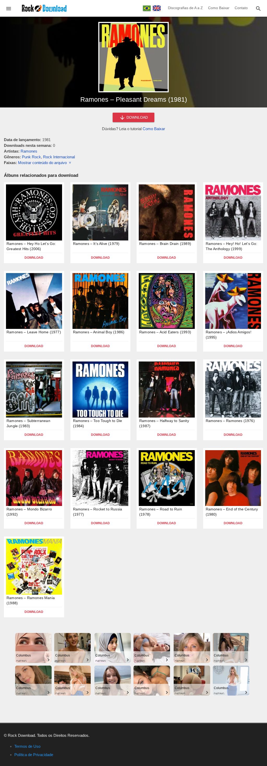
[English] (157, 8)
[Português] (147, 8)
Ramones (29, 151)
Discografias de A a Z (185, 8)
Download (34, 258)
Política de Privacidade (33, 754)
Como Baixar (218, 8)
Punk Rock (31, 157)
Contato (241, 8)
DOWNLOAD (136, 117)
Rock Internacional (59, 157)
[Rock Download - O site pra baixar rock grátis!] (44, 8)
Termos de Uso (27, 746)
